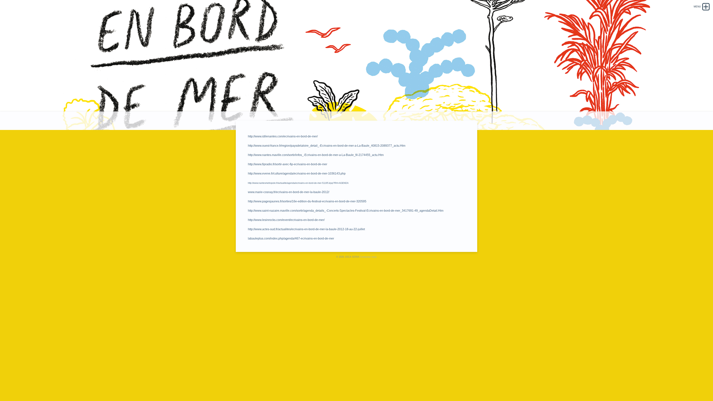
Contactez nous (368, 256)
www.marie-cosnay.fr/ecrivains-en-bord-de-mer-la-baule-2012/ (288, 192)
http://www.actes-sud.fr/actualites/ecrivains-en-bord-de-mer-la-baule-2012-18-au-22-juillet (306, 229)
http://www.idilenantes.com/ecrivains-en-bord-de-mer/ (283, 136)
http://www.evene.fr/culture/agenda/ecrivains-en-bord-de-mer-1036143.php (297, 173)
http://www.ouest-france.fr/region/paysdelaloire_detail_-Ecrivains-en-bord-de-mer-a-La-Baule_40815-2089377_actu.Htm (326, 145)
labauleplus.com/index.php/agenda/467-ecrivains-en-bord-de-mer (291, 238)
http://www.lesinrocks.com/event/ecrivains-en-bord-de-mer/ (286, 219)
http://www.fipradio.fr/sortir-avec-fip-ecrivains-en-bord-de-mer (287, 164)
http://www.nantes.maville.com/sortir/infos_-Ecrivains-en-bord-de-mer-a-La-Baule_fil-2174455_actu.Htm (316, 155)
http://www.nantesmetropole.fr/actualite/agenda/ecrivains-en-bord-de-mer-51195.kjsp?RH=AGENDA (298, 183)
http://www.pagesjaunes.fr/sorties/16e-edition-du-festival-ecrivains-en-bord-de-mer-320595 (307, 201)
